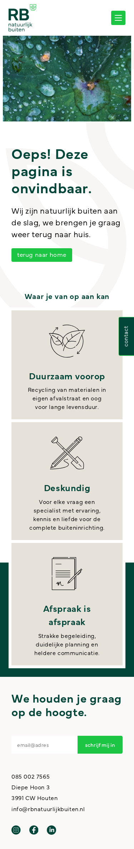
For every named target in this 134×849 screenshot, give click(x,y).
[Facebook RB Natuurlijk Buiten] (34, 830)
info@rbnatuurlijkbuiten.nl (48, 809)
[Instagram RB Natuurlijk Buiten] (16, 830)
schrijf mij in (100, 744)
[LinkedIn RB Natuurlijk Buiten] (51, 830)
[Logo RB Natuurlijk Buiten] (22, 17)
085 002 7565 (30, 776)
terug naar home (41, 254)
